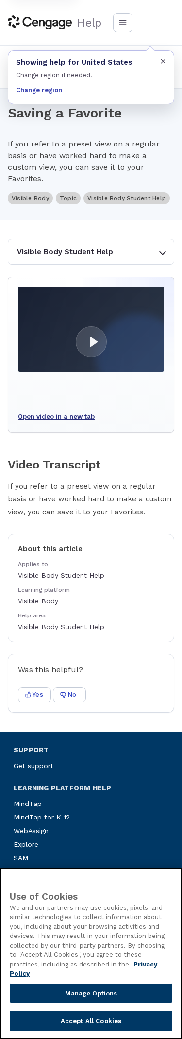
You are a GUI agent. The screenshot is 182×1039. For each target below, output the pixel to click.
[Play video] (91, 329)
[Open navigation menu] (122, 22)
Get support (33, 766)
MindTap (28, 803)
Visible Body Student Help (65, 252)
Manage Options (91, 993)
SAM (21, 858)
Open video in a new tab (56, 416)
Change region (39, 90)
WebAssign (31, 830)
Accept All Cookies (91, 1020)
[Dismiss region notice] (163, 61)
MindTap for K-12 (42, 817)
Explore (26, 844)
